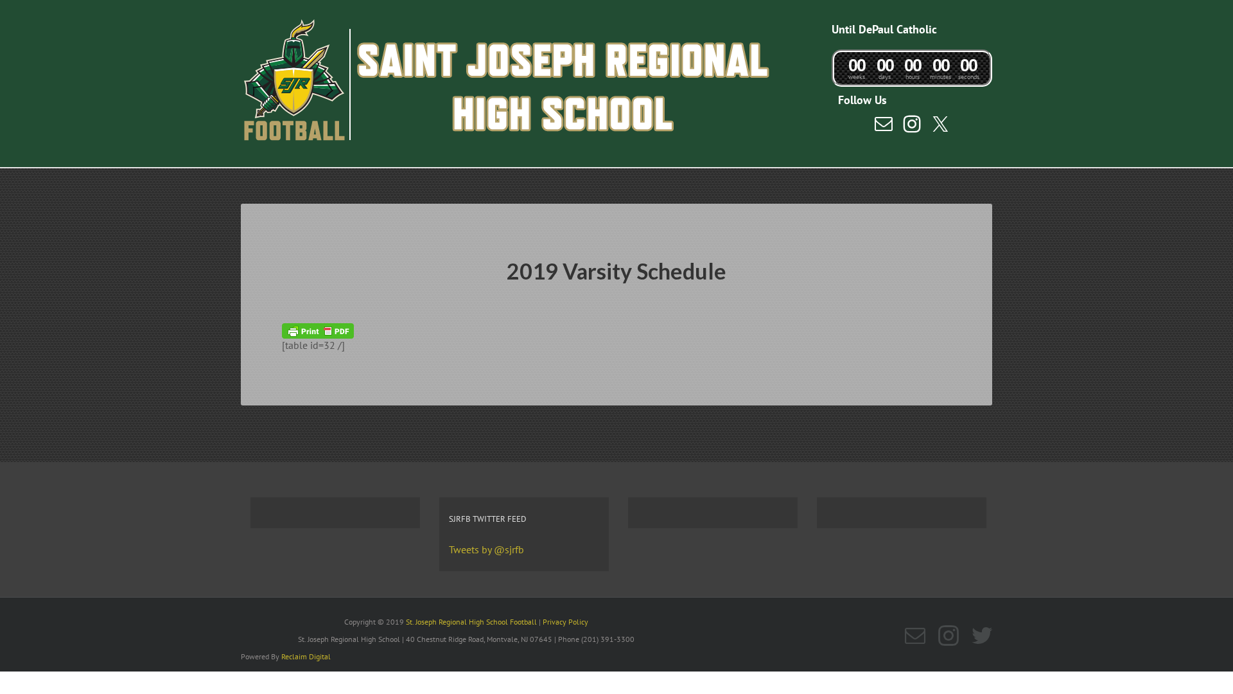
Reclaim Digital (306, 656)
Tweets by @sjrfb (486, 549)
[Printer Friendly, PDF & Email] (318, 329)
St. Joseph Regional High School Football (471, 622)
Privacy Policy (565, 622)
